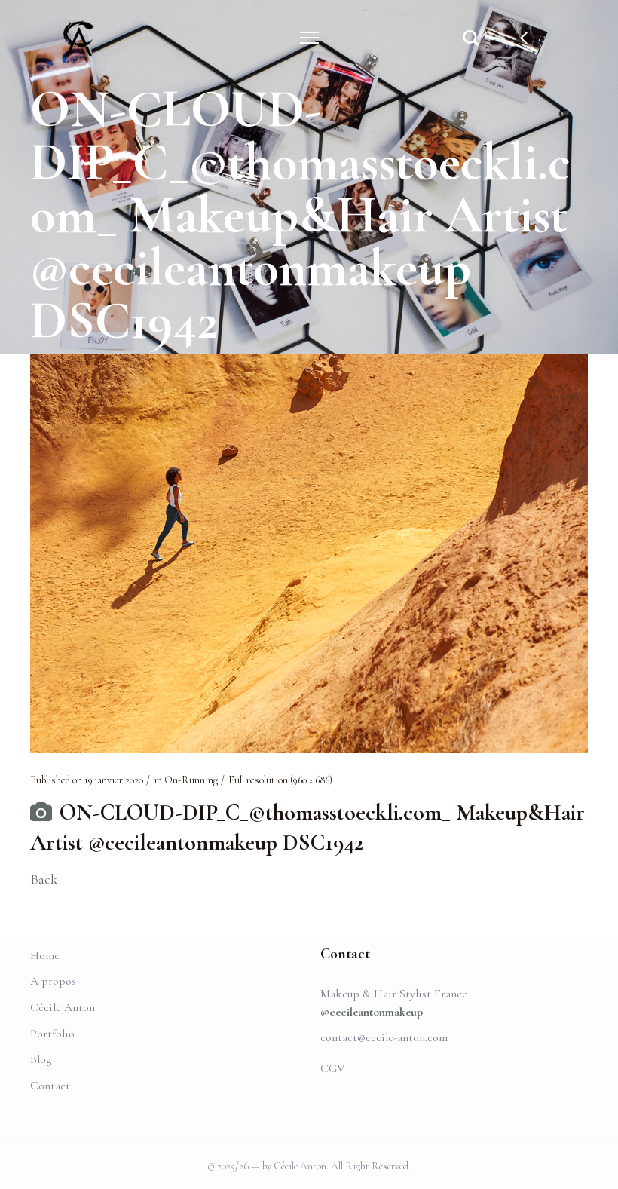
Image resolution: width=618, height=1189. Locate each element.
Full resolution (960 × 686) (280, 780)
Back (43, 879)
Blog (40, 1059)
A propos (53, 980)
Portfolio (52, 1033)
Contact (50, 1085)
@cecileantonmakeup (371, 1011)
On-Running (191, 780)
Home (45, 955)
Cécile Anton (62, 1007)
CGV (332, 1068)
